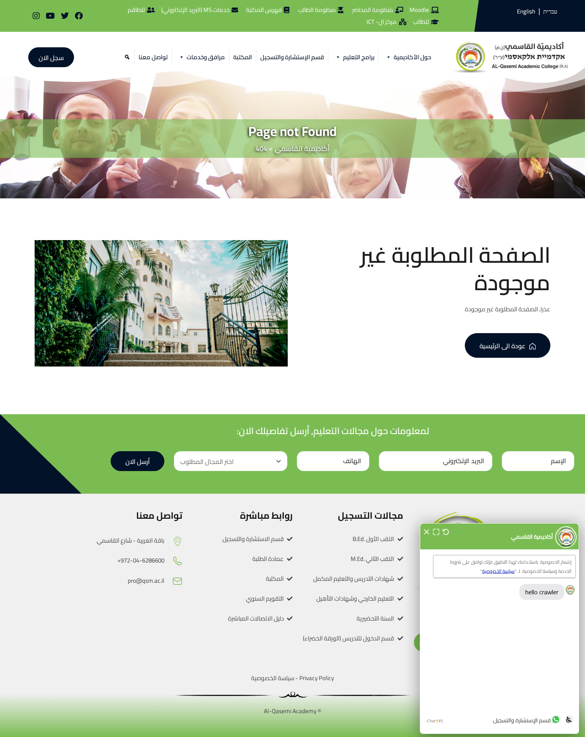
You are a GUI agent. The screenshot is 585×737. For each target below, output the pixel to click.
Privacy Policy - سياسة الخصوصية (292, 678)
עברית (550, 11)
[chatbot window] (499, 628)
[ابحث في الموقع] (126, 57)
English (526, 11)
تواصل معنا (153, 57)
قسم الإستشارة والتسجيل (292, 57)
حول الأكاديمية (412, 57)
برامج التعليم (358, 57)
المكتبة (242, 57)
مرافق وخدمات (206, 57)
